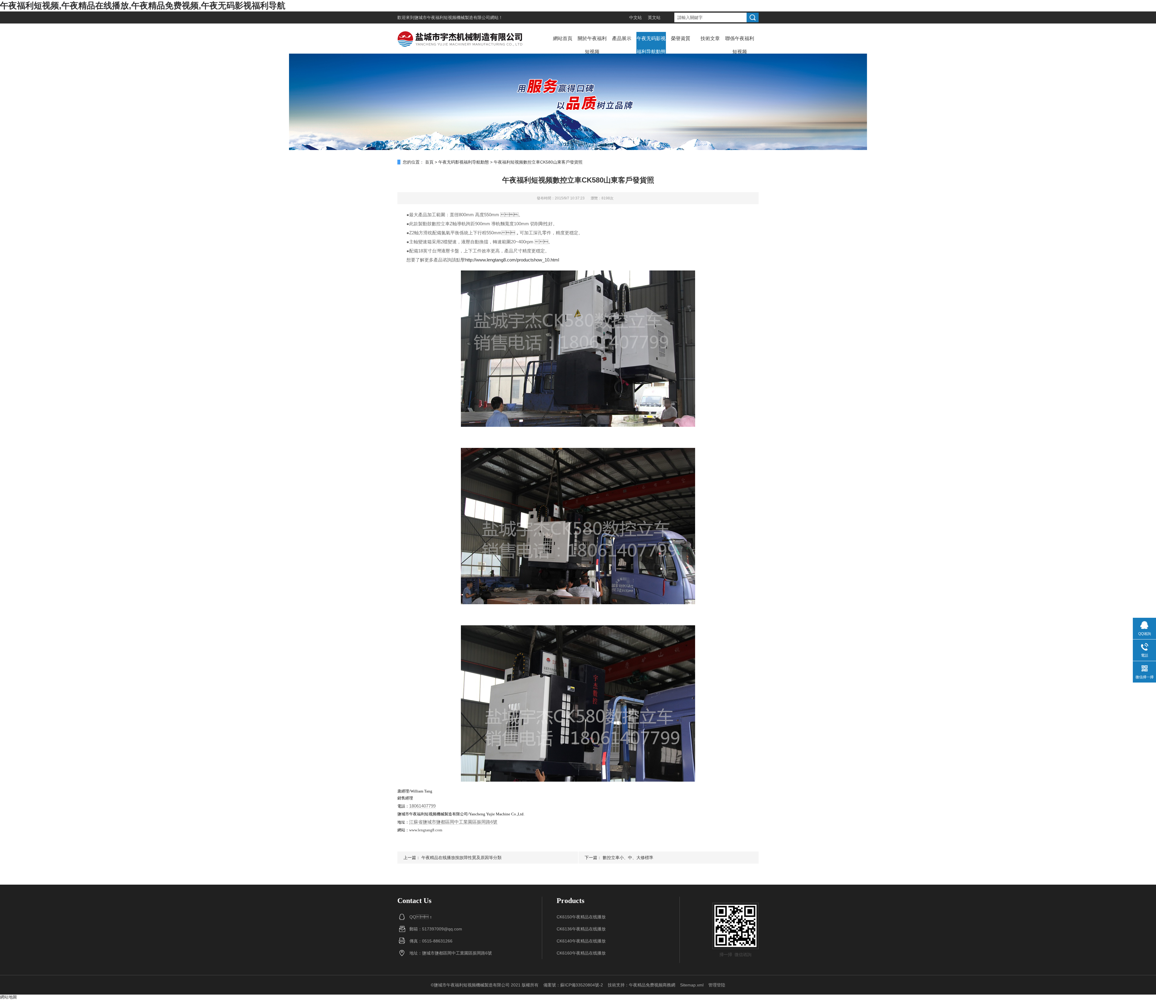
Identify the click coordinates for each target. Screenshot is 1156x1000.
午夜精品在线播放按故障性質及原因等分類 (461, 857)
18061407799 (422, 805)
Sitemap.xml (692, 985)
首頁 (429, 162)
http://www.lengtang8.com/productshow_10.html (512, 259)
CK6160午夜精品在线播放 (581, 953)
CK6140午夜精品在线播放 (581, 941)
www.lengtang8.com (425, 830)
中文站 (635, 17)
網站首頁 (562, 38)
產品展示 (621, 38)
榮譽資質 (680, 38)
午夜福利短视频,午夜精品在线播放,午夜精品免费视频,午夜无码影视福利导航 (142, 5)
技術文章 (710, 38)
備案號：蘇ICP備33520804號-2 (573, 985)
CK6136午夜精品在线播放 (581, 929)
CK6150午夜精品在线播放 (581, 916)
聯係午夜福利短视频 (739, 45)
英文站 (654, 17)
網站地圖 (8, 997)
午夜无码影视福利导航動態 (651, 45)
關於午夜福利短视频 (592, 45)
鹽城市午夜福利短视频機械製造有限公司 (452, 17)
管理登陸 (716, 985)
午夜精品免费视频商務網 (652, 985)
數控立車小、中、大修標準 (628, 857)
